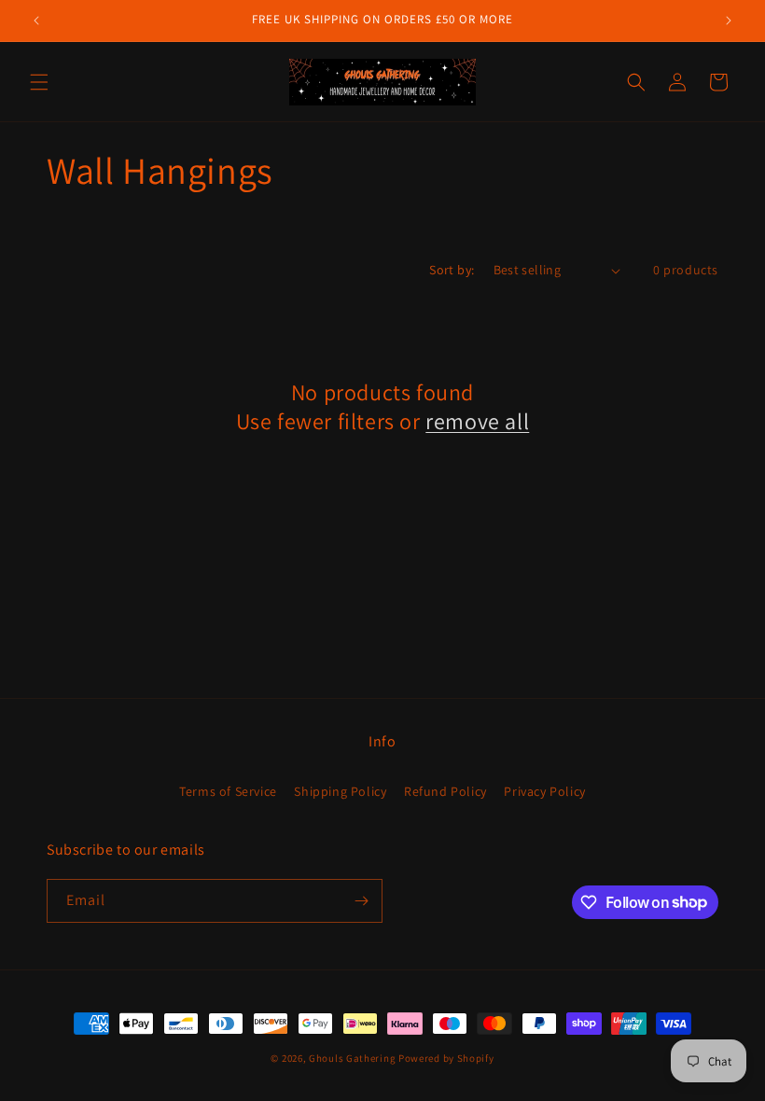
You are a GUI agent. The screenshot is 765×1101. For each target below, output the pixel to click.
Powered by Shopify (446, 1058)
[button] (39, 82)
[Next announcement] (728, 20)
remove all (477, 421)
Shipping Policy (340, 791)
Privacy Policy (544, 791)
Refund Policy (445, 791)
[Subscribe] (361, 901)
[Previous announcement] (36, 20)
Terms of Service (228, 791)
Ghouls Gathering (353, 1058)
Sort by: (451, 269)
